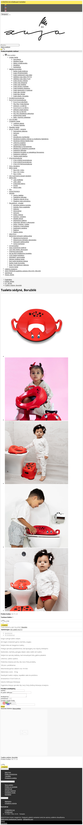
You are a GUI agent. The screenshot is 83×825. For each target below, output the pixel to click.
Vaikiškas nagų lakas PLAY (21, 79)
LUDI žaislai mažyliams (16, 255)
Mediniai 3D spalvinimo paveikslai (24, 148)
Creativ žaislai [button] (13, 57)
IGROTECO (12, 234)
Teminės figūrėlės (19, 125)
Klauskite (24, 627)
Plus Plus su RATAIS (19, 112)
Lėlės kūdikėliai (18, 180)
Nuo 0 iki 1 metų (18, 170)
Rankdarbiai (17, 67)
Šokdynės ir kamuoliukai (21, 226)
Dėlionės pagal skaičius (20, 110)
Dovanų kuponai (10, 791)
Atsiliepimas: (5, 697)
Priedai (15, 185)
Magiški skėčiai (18, 219)
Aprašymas (8, 633)
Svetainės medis (10, 793)
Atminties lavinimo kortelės (22, 205)
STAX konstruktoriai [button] (15, 158)
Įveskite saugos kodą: (8, 701)
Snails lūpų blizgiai (19, 94)
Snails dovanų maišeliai (20, 86)
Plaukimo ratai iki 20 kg (20, 199)
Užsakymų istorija (11, 803)
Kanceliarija (17, 59)
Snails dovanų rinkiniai (20, 81)
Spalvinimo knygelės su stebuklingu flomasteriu (28, 152)
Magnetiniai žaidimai (20, 220)
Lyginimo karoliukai (19, 145)
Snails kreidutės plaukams (21, 88)
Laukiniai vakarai (18, 123)
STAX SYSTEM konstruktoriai (22, 164)
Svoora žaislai (13, 267)
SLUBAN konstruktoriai (16, 98)
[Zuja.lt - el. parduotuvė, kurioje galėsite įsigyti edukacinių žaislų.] (33, 43)
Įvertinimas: (4, 699)
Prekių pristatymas (11, 774)
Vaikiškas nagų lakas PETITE (22, 77)
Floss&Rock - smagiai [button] (16, 203)
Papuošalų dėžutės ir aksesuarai (23, 222)
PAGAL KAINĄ (9, 275)
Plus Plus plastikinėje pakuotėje (23, 113)
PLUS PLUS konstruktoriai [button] (17, 100)
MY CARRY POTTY (16, 630)
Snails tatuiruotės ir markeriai (22, 90)
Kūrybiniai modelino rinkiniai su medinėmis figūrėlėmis (30, 139)
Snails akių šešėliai (19, 92)
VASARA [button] (11, 193)
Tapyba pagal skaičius (20, 156)
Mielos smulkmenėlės (20, 63)
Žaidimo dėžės (18, 232)
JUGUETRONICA (14, 191)
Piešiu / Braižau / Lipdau (21, 224)
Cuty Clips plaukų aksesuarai (18, 250)
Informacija (5, 769)
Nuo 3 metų (17, 174)
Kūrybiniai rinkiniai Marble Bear (23, 141)
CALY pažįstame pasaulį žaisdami (20, 176)
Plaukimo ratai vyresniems (21, 201)
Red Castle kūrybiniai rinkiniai (18, 261)
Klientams (4, 798)
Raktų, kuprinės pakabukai (21, 117)
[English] (5, 10)
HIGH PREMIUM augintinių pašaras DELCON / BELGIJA (23, 271)
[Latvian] (5, 8)
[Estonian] (5, 7)
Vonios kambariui (18, 244)
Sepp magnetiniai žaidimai (17, 248)
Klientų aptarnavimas (8, 781)
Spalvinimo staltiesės (20, 154)
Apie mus (8, 772)
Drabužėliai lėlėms (19, 184)
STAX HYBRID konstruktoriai (22, 160)
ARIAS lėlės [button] (12, 178)
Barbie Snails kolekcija (20, 71)
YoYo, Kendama (14, 166)
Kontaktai (22, 2)
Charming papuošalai (16, 251)
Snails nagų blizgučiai (20, 83)
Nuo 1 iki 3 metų (18, 172)
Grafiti (15, 135)
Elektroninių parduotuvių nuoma (11, 819)
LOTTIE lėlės (13, 119)
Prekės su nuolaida (11, 787)
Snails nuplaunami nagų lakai (22, 75)
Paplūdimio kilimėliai (19, 197)
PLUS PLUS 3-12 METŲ (21, 108)
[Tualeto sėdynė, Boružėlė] (24, 755)
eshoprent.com (28, 819)
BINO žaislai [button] (13, 168)
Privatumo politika (11, 778)
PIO (10, 189)
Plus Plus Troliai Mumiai (21, 104)
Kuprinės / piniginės (19, 217)
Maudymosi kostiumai (20, 238)
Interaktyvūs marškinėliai (21, 137)
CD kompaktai (13, 246)
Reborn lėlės (17, 187)
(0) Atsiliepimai (9, 635)
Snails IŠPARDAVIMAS (20, 73)
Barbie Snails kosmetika (17, 263)
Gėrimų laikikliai (18, 195)
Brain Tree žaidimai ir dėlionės (19, 265)
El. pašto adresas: (6, 692)
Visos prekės (17, 708)
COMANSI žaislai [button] (14, 121)
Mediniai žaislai (18, 61)
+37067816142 (6, 2)
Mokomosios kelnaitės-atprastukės (24, 240)
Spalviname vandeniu (20, 228)
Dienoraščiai (17, 211)
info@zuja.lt (15, 2)
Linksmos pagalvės (19, 143)
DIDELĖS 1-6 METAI (19, 106)
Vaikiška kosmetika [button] (15, 69)
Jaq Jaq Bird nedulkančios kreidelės (20, 253)
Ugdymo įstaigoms (11, 269)
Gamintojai (8, 273)
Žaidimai (16, 230)
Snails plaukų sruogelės (21, 96)
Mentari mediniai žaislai (16, 259)
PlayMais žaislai (14, 127)
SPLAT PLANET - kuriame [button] (17, 129)
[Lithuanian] (5, 5)
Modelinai (16, 65)
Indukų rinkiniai (18, 215)
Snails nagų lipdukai (19, 84)
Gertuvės (16, 133)
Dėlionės (16, 209)
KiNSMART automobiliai (17, 257)
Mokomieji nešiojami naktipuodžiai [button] (20, 236)
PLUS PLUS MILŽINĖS (20, 102)
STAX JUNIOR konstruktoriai (22, 162)
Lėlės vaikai (17, 182)
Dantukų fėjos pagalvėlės (21, 207)
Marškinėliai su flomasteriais (22, 146)
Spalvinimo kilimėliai (19, 150)
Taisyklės (8, 776)
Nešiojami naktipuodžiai (21, 242)
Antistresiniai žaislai (19, 115)
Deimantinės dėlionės (20, 131)
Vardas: (3, 690)
